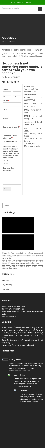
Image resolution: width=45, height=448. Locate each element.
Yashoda (5, 289)
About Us (20, 2)
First (4, 97)
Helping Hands (7, 280)
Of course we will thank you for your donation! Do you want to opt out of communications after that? (11, 152)
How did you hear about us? (10, 137)
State (6, 118)
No (7, 163)
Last (14, 97)
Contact (28, 2)
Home (13, 2)
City (5, 110)
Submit (7, 189)
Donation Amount (11, 127)
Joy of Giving (7, 285)
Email (6, 101)
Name (6, 90)
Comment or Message (8, 169)
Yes (7, 160)
